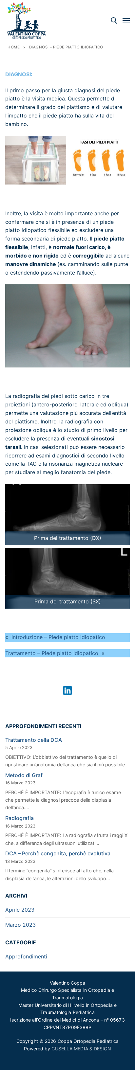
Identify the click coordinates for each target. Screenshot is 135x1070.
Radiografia (19, 818)
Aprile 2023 (19, 909)
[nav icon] (126, 20)
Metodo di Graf (24, 775)
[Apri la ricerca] (114, 20)
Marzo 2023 (20, 924)
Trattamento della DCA (33, 740)
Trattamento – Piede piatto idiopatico (51, 653)
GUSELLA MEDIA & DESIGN (81, 1048)
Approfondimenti (26, 956)
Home (14, 47)
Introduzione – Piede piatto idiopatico (58, 637)
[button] (67, 690)
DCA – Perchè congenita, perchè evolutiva (57, 853)
